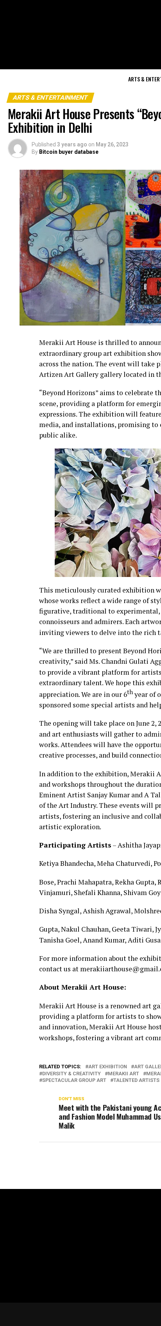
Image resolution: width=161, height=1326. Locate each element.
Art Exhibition (107, 1066)
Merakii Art (123, 1073)
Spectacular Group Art (74, 1080)
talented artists (136, 1080)
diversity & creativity (71, 1073)
